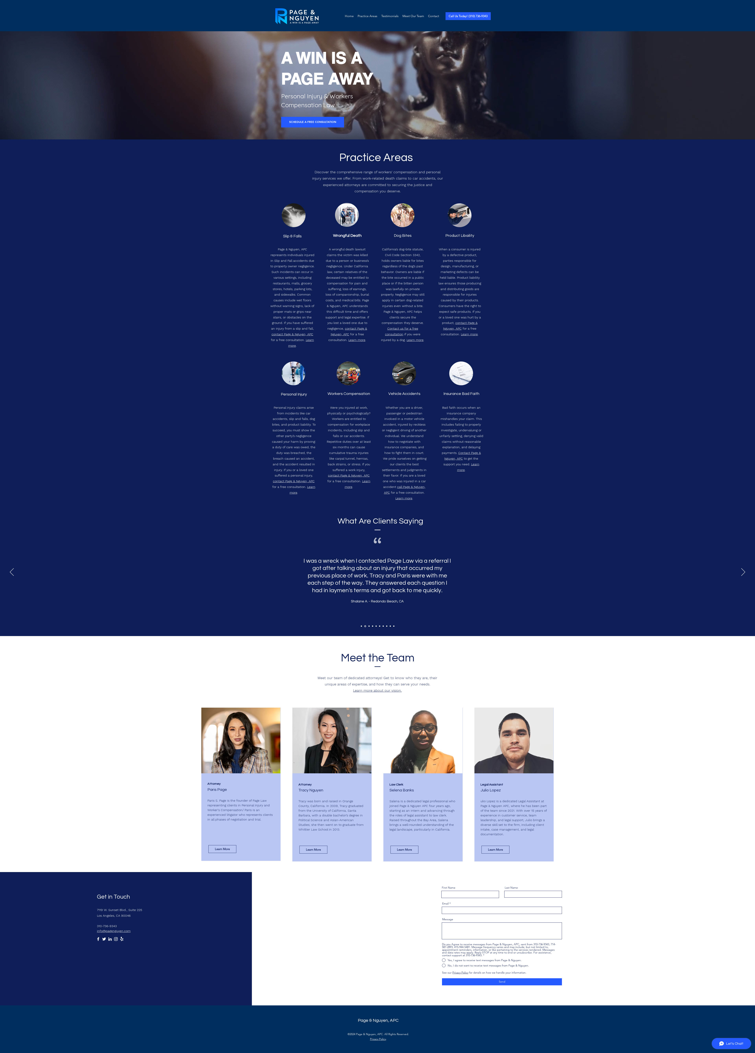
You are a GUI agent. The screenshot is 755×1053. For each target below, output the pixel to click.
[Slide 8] (386, 626)
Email (445, 903)
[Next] (743, 572)
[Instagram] (115, 939)
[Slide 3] (368, 626)
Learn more (356, 340)
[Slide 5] (376, 626)
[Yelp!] (121, 939)
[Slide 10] (393, 626)
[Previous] (12, 572)
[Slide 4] (372, 626)
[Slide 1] (361, 626)
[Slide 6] (379, 626)
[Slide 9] (390, 626)
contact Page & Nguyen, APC (292, 334)
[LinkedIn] (110, 939)
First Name (448, 887)
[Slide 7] (383, 626)
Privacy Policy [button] (460, 972)
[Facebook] (98, 939)
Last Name (511, 887)
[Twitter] (104, 939)
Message (447, 919)
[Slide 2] (365, 626)
